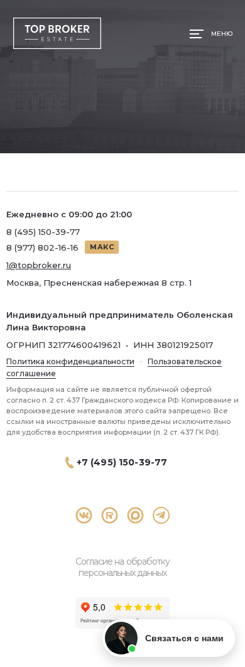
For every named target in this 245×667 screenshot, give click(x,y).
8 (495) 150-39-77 (43, 232)
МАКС (102, 246)
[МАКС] (135, 515)
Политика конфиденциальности (70, 361)
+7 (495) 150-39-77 (122, 462)
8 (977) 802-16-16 (42, 247)
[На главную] (57, 34)
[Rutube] (109, 515)
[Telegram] (161, 515)
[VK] (83, 515)
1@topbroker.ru (38, 265)
